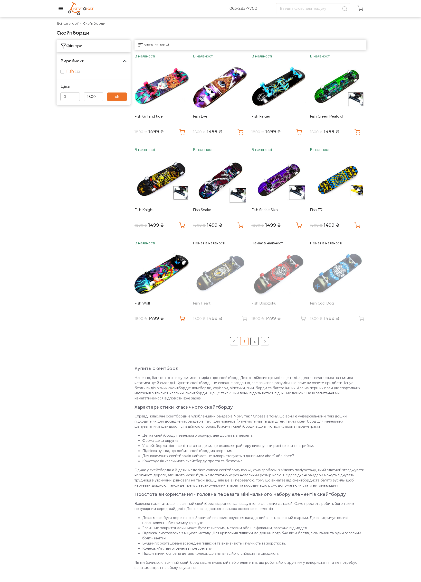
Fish (70, 71)
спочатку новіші (156, 44)
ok (117, 96)
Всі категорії (67, 23)
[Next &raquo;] (265, 341)
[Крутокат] (80, 8)
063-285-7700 (243, 8)
